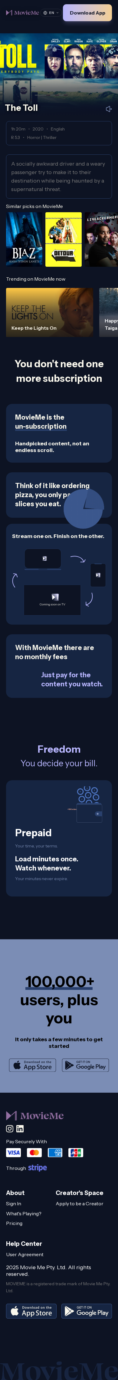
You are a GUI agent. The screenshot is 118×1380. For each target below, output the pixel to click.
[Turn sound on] (109, 109)
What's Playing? (23, 1213)
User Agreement (25, 1254)
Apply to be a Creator (79, 1203)
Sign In (13, 1203)
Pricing (14, 1223)
